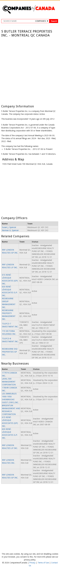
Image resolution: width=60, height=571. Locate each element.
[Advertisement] (30, 69)
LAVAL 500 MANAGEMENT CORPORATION (9, 382)
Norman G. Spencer (10, 230)
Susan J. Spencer (9, 227)
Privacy (32, 563)
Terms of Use (43, 563)
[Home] (28, 13)
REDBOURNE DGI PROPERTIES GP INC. (9, 352)
